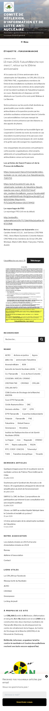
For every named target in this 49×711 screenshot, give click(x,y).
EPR (32, 409)
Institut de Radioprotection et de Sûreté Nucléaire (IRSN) (22, 434)
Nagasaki (28, 440)
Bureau (7, 550)
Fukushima (9, 423)
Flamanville (20, 419)
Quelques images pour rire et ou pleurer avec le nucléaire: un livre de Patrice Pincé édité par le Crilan (24, 472)
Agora (34, 355)
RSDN (33, 445)
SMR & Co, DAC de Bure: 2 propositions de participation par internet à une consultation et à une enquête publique (24, 499)
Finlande (8, 419)
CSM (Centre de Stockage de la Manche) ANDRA (22, 394)
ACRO (7, 355)
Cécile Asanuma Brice (14, 404)
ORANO (38, 440)
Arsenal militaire (12, 364)
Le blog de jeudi (10, 601)
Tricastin (39, 454)
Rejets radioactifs (19, 445)
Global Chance (23, 423)
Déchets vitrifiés (12, 409)
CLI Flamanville (11, 374)
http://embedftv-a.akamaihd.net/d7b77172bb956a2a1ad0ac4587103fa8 (24, 220)
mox (18, 440)
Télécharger (35, 260)
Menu (25, 42)
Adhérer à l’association (13, 555)
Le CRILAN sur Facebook (15, 576)
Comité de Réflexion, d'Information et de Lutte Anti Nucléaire (23, 22)
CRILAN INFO (11, 388)
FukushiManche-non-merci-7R (15, 261)
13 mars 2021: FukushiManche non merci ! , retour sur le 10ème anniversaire (24, 65)
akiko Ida (9, 360)
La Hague (9, 440)
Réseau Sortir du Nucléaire (15, 581)
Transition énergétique (22, 454)
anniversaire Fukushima (26, 360)
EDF (24, 409)
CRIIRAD (25, 383)
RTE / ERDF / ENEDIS (14, 449)
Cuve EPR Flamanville (14, 400)
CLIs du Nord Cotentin (30, 374)
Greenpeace (10, 428)
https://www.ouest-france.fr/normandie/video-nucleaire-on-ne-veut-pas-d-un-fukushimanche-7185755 (24, 175)
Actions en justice (21, 355)
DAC (29, 404)
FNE (30, 419)
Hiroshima (23, 428)
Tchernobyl (32, 449)
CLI (39, 369)
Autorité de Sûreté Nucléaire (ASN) (20, 369)
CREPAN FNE (11, 383)
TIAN (7, 454)
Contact (7, 560)
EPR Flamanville (12, 414)
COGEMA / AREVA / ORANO (17, 378)
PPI (7, 445)
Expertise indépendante (32, 414)
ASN (24, 364)
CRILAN (35, 383)
